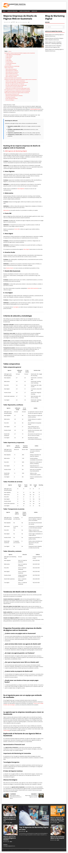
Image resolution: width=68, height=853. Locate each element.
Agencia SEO (34, 11)
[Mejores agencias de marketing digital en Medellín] (10, 834)
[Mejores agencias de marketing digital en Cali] (10, 815)
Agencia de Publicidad (12, 11)
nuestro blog (6, 730)
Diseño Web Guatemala (33, 288)
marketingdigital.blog (35, 109)
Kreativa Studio (9, 268)
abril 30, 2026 (7, 22)
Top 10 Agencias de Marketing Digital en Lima (33, 828)
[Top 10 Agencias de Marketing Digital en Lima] (34, 824)
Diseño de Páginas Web (24, 11)
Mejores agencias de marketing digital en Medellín (9, 838)
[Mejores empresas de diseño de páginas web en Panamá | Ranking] (57, 815)
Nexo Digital (26, 249)
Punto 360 (17, 229)
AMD (13, 22)
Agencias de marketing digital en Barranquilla (57, 837)
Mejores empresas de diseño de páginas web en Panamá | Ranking (57, 819)
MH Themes (26, 850)
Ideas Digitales (21, 188)
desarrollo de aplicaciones (22, 22)
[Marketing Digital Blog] (34, 9)
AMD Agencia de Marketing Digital (16, 151)
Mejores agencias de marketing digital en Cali (9, 819)
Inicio (4, 11)
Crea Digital (15, 307)
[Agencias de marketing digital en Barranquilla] (57, 834)
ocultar (9, 51)
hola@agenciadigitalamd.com (9, 846)
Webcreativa (6, 210)
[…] (46, 834)
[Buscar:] (55, 27)
